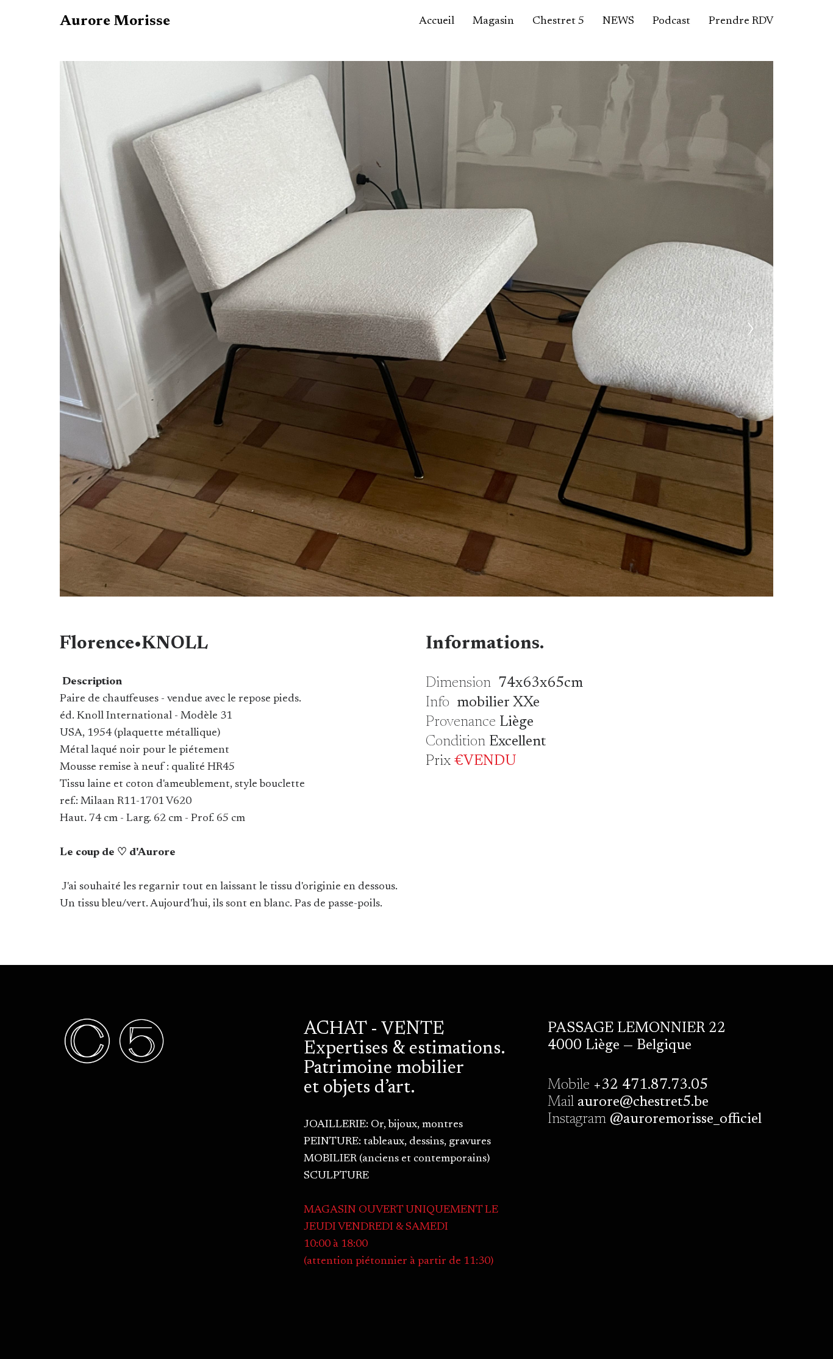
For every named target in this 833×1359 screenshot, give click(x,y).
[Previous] (82, 328)
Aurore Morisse (115, 21)
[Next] (750, 328)
